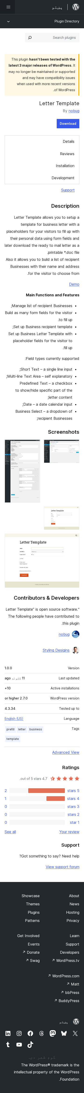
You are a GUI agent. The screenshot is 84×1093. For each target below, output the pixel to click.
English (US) (14, 718)
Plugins (34, 912)
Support (68, 190)
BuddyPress (66, 1000)
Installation (65, 165)
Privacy (72, 920)
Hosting (72, 912)
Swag (32, 960)
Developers (69, 952)
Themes (33, 904)
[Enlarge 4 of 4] (73, 540)
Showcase (31, 895)
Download (68, 123)
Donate (31, 952)
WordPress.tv (65, 960)
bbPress (69, 992)
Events (34, 944)
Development (63, 178)
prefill (10, 729)
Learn (74, 935)
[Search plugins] (30, 37)
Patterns (32, 920)
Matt (72, 984)
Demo (74, 284)
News (74, 904)
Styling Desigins (56, 650)
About (74, 895)
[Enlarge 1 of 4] (73, 446)
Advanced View (65, 752)
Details (68, 141)
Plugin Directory (67, 21)
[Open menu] (7, 7)
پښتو (63, 1021)
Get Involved (28, 935)
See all (10, 831)
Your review (69, 831)
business (35, 729)
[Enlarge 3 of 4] (73, 512)
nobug (74, 110)
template (13, 739)
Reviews (67, 153)
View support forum (62, 866)
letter (22, 729)
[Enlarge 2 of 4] (34, 446)
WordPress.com (63, 976)
